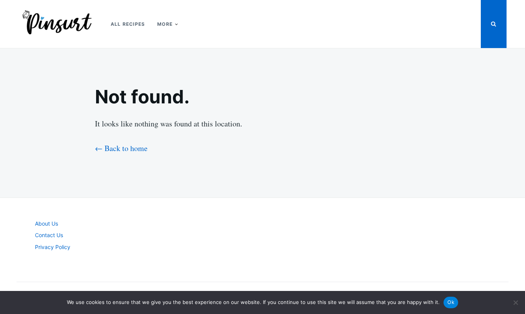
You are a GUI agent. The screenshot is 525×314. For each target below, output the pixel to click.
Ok (450, 302)
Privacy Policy (52, 247)
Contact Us (49, 235)
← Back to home (121, 148)
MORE (165, 24)
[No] (515, 302)
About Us (46, 223)
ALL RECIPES (128, 24)
